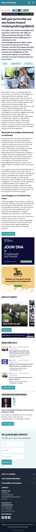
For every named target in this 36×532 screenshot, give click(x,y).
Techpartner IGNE (18, 530)
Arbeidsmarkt (16, 64)
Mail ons (4, 499)
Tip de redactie (8, 234)
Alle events (6, 330)
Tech (5, 64)
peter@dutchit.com (8, 511)
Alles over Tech (8, 388)
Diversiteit (28, 64)
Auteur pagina (8, 424)
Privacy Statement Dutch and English (18, 527)
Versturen (6, 462)
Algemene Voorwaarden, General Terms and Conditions (17, 524)
